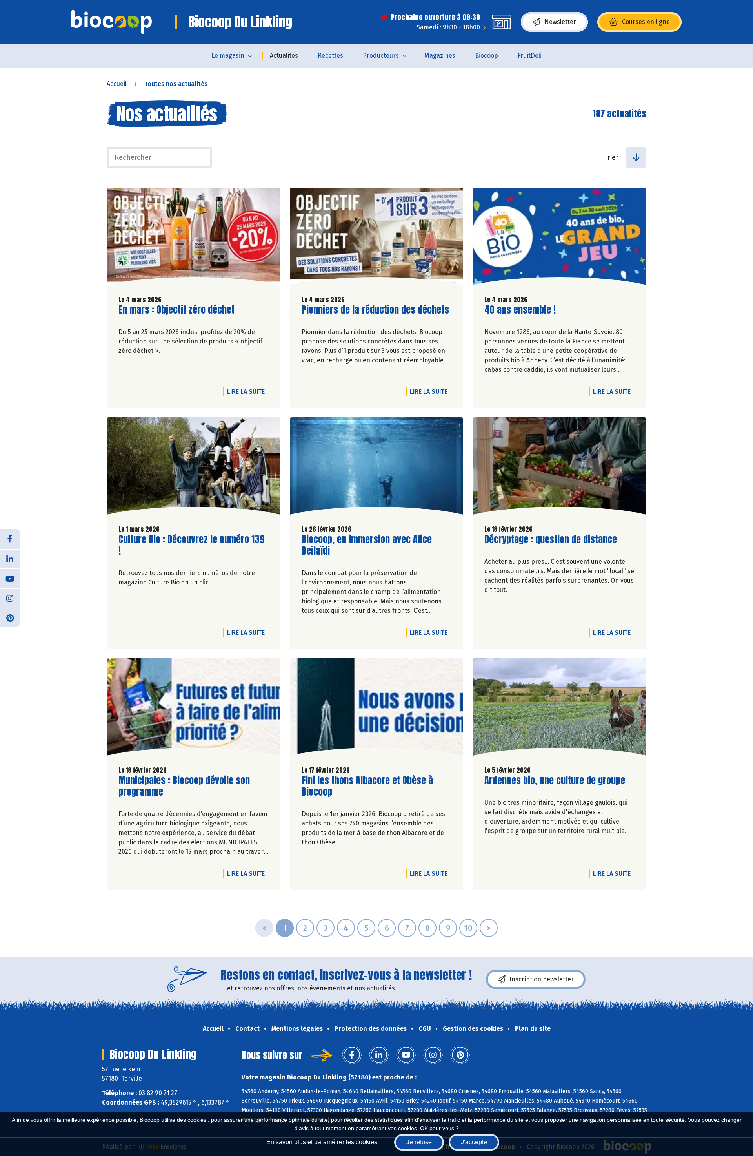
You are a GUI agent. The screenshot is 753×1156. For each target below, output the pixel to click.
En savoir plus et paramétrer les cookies (321, 1142)
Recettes (330, 55)
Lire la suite (248, 391)
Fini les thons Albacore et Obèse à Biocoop (367, 786)
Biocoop (486, 55)
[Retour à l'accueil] (111, 22)
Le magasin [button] (227, 55)
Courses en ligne (646, 22)
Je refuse (419, 1142)
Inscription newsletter (541, 979)
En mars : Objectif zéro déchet (176, 310)
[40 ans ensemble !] (559, 238)
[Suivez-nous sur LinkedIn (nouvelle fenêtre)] (10, 558)
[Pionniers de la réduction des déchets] (377, 238)
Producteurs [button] (381, 55)
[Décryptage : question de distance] (559, 468)
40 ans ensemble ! (520, 310)
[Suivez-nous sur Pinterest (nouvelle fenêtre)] (10, 617)
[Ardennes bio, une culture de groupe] (559, 709)
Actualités (284, 55)
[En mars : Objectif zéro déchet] (193, 238)
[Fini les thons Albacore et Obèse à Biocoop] (377, 709)
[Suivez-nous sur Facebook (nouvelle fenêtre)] (10, 539)
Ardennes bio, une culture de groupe (554, 780)
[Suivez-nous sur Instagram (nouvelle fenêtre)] (10, 598)
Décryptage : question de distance (550, 539)
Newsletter (560, 22)
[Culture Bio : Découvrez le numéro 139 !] (193, 468)
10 (468, 928)
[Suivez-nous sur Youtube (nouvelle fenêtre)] (10, 578)
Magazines (439, 55)
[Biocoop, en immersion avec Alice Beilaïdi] (377, 468)
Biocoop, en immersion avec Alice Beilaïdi (367, 545)
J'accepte (474, 1142)
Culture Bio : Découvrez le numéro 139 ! (191, 545)
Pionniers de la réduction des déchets (375, 310)
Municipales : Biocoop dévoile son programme (184, 786)
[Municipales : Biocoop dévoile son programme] (193, 709)
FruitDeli (530, 55)
